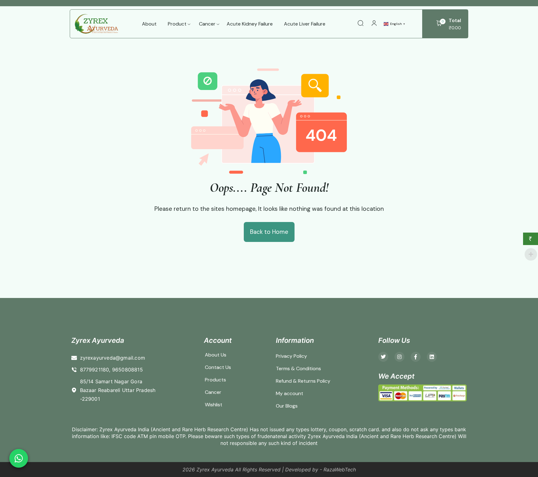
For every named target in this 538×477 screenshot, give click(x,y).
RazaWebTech (339, 469)
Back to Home (269, 232)
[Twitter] (383, 357)
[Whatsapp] (18, 458)
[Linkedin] (432, 357)
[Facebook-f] (416, 357)
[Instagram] (399, 357)
